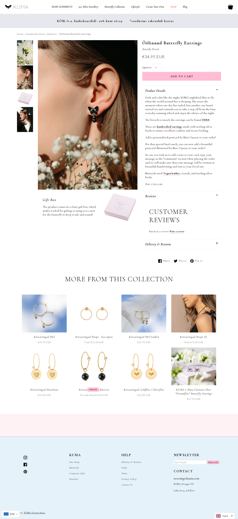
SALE (173, 6)
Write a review (176, 231)
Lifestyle (135, 6)
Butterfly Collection (115, 6)
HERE (206, 120)
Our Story (74, 462)
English (225, 516)
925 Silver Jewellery (88, 6)
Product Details (155, 91)
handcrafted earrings (169, 126)
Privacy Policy (129, 479)
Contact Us (127, 484)
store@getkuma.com (186, 478)
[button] (25, 52)
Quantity (147, 67)
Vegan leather (171, 173)
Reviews (150, 196)
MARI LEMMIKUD (61, 6)
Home (20, 34)
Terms (124, 473)
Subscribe (213, 462)
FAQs (124, 467)
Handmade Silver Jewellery (41, 34)
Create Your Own (155, 6)
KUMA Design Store (34, 512)
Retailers (74, 479)
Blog (185, 6)
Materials (74, 467)
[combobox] (224, 516)
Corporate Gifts (77, 473)
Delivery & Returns (158, 244)
